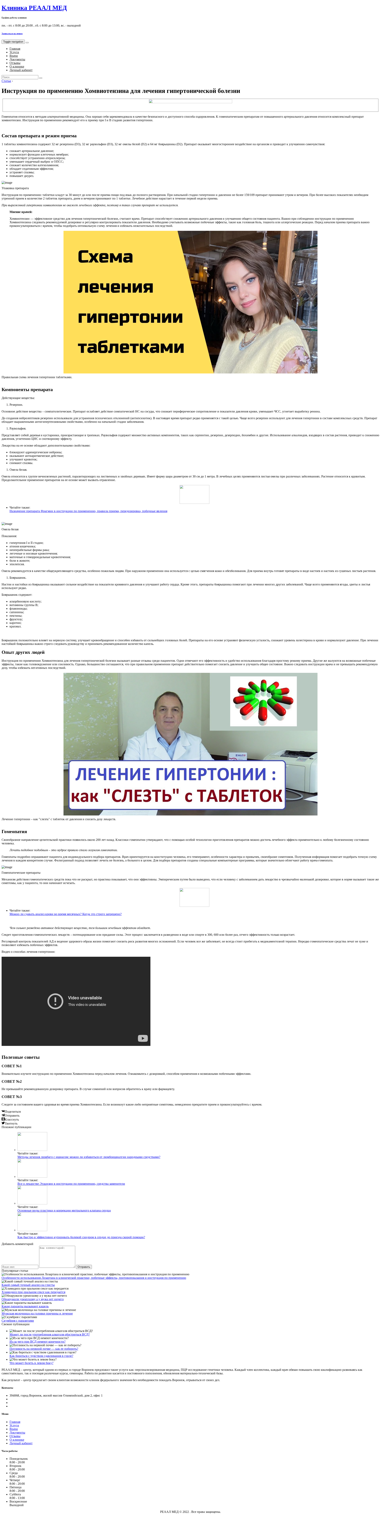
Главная (15, 48)
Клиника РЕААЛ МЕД (34, 7)
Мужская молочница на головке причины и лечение (37, 1313)
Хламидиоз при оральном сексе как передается (33, 1292)
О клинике (17, 66)
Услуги (14, 52)
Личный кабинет (21, 70)
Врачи (14, 55)
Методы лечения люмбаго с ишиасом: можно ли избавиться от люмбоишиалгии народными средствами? (88, 1157)
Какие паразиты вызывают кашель (25, 1306)
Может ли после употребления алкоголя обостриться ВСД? (50, 1334)
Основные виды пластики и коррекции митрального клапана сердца (64, 1210)
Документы (17, 59)
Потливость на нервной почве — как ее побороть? (44, 1348)
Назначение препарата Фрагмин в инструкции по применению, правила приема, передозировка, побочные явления (88, 511)
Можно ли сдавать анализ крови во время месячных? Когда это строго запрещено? (66, 914)
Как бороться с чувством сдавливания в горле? (41, 1356)
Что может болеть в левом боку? (31, 1363)
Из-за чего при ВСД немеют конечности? (37, 1341)
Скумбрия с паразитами (18, 1320)
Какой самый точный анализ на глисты (28, 1285)
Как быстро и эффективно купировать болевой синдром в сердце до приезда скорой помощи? (81, 1237)
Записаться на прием (12, 33)
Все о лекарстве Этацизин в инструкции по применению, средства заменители (71, 1183)
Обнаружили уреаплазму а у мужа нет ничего (33, 1299)
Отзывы (15, 63)
